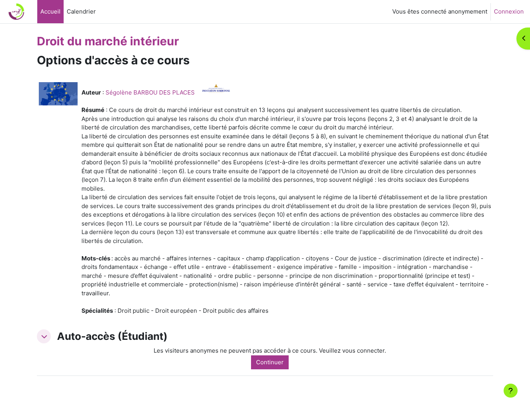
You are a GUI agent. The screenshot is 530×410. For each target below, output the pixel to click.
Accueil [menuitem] (50, 11)
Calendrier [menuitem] (81, 11)
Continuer (270, 362)
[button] (44, 336)
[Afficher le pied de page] (511, 391)
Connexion (509, 11)
